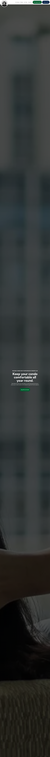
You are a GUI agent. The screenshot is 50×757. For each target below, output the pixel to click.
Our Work (25, 2)
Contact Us (30, 2)
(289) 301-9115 (45, 2)
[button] (17, 2)
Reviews (21, 2)
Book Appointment (37, 2)
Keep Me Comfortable (25, 389)
